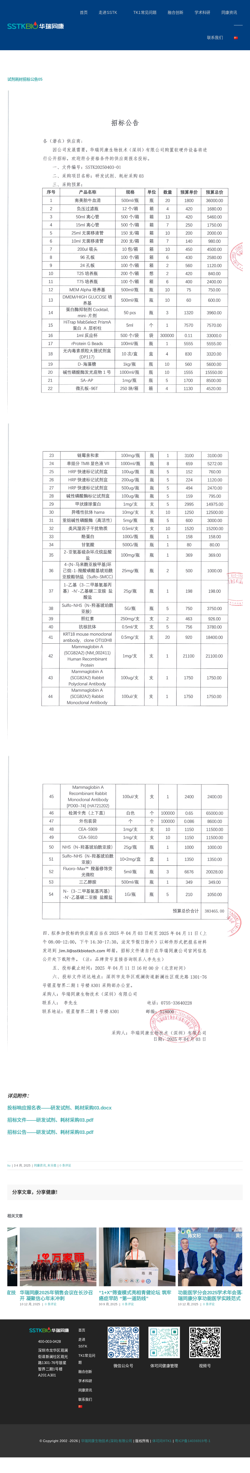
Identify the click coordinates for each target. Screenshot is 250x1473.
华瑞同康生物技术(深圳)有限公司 (106, 1441)
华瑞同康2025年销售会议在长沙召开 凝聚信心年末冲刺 (43, 1295)
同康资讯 (40, 1165)
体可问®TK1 (162, 1441)
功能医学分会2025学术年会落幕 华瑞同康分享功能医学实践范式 (203, 1295)
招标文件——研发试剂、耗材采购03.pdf (50, 1120)
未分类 (51, 1165)
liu (9, 1165)
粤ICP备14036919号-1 (192, 1441)
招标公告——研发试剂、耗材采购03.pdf (50, 1132)
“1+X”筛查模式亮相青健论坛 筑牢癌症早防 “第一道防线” (122, 1295)
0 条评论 (65, 1165)
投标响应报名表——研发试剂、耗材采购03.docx (59, 1107)
